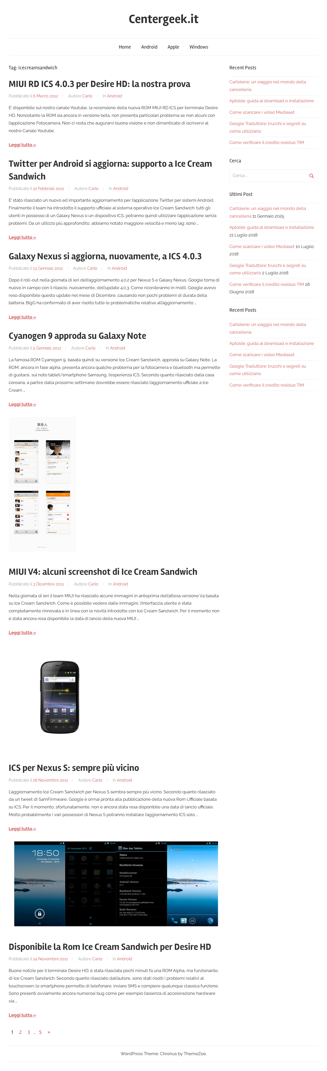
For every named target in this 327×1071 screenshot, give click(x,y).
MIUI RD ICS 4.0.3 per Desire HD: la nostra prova (99, 84)
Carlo (87, 96)
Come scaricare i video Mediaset (262, 112)
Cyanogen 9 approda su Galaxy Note (77, 336)
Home (125, 47)
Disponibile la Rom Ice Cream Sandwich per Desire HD (110, 947)
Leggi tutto (20, 144)
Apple (173, 47)
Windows (199, 47)
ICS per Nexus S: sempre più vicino (74, 768)
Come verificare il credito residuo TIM (266, 142)
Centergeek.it (163, 19)
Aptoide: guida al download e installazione (271, 100)
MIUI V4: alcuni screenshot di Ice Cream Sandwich (103, 572)
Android (149, 47)
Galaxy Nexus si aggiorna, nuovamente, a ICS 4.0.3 (105, 256)
